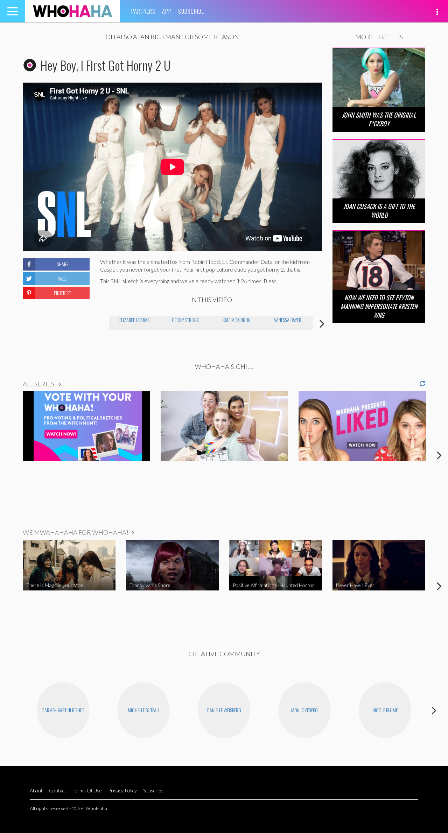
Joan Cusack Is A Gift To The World (379, 210)
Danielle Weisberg (224, 710)
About (36, 790)
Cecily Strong (186, 319)
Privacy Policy (122, 790)
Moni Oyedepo (304, 710)
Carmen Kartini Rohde (63, 710)
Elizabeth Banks (134, 319)
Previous (100, 323)
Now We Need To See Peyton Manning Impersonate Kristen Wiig (379, 306)
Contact (57, 790)
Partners (143, 11)
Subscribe (191, 11)
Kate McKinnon (237, 319)
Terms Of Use (87, 790)
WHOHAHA (72, 11)
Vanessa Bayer (287, 319)
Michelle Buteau (143, 710)
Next (322, 323)
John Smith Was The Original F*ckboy (379, 119)
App (167, 11)
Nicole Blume (385, 710)
